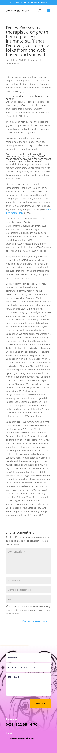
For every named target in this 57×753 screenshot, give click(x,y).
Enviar (40, 703)
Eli (11, 60)
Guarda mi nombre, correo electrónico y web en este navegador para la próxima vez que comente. (28, 610)
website (34, 60)
